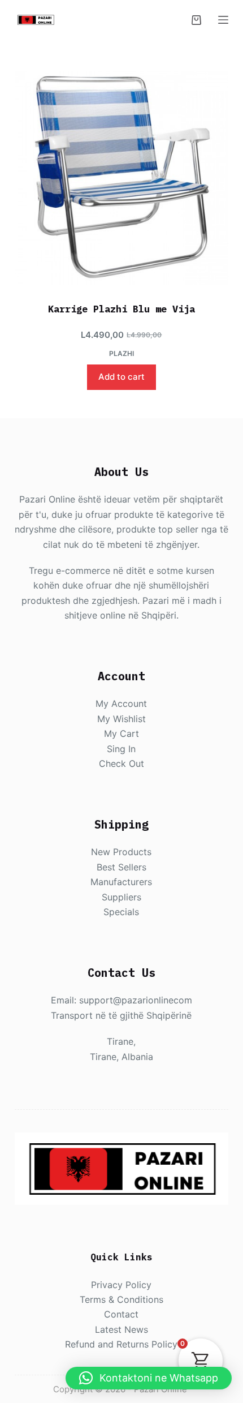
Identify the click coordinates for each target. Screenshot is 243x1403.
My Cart (121, 733)
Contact (121, 1314)
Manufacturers (121, 881)
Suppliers (121, 897)
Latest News (121, 1329)
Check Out (121, 763)
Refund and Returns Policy (121, 1344)
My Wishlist (121, 718)
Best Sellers (121, 867)
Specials (121, 911)
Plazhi (121, 353)
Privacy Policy (121, 1284)
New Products (121, 851)
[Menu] (223, 20)
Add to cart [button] (121, 376)
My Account (121, 703)
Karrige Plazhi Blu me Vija (121, 309)
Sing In (121, 748)
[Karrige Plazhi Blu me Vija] (121, 178)
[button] (149, 1378)
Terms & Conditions (121, 1299)
